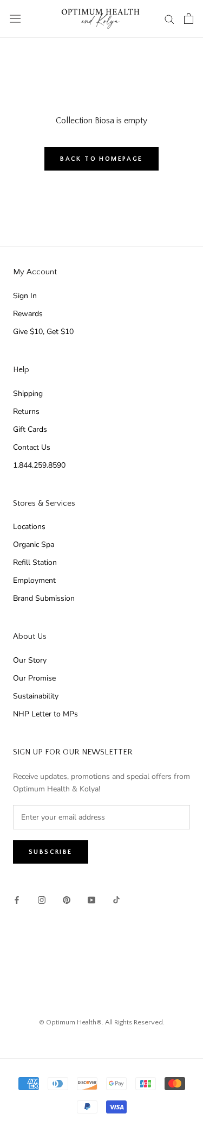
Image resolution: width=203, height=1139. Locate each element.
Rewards (28, 314)
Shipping (28, 393)
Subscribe (51, 851)
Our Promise (34, 678)
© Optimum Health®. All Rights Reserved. (102, 1022)
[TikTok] (116, 899)
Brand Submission (44, 598)
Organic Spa (33, 544)
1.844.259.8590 (39, 465)
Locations (29, 526)
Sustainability (35, 696)
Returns (26, 411)
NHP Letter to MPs (45, 714)
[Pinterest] (66, 899)
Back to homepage (101, 158)
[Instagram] (41, 899)
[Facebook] (17, 899)
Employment (34, 580)
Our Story (30, 660)
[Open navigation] (15, 19)
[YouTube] (91, 899)
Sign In (25, 296)
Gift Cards (30, 429)
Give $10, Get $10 (43, 331)
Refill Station (35, 562)
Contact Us (31, 447)
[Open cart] (188, 18)
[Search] (169, 18)
